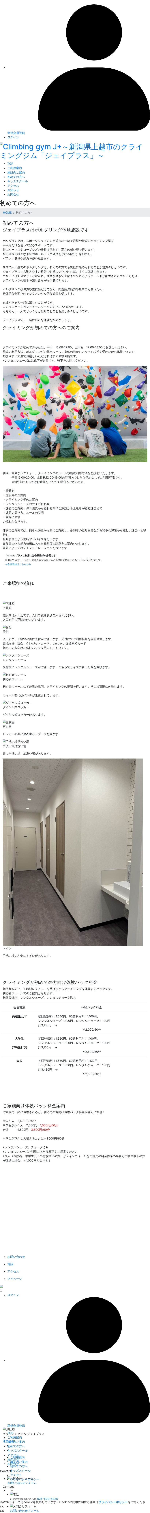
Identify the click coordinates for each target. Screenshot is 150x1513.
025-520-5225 (47, 1499)
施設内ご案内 (16, 172)
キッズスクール (17, 181)
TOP (10, 163)
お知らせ (13, 190)
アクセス (13, 185)
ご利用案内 (14, 168)
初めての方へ (16, 177)
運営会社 (8, 1441)
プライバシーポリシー (24, 1479)
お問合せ (13, 194)
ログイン (13, 137)
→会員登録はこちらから (18, 564)
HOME (7, 212)
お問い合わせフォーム (24, 1510)
